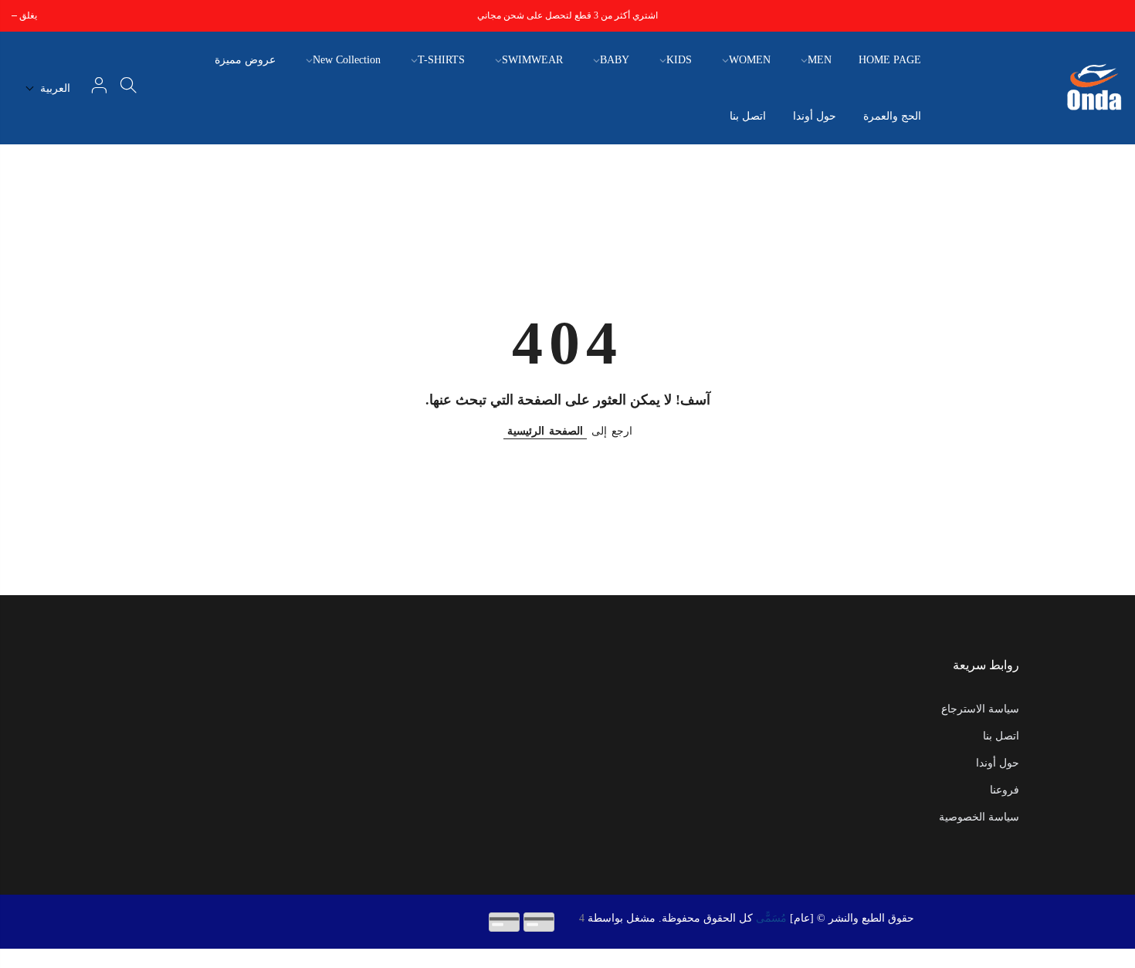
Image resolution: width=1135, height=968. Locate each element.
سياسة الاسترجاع (980, 709)
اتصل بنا (748, 116)
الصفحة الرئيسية (545, 431)
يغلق (1114, 15)
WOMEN (750, 60)
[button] (48, 88)
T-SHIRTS (441, 60)
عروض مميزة (245, 60)
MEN (820, 60)
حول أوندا (814, 116)
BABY (614, 60)
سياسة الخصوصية (979, 817)
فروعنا (1004, 790)
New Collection (347, 60)
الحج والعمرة (892, 116)
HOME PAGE (890, 60)
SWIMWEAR (532, 60)
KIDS (679, 60)
